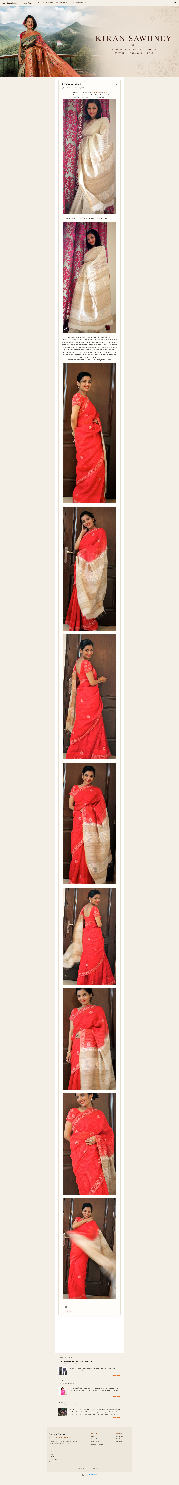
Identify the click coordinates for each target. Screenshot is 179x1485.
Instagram (119, 1436)
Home (37, 2)
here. (105, 92)
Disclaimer (52, 1462)
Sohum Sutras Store (97, 1439)
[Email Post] (66, 1308)
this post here (96, 92)
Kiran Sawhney (13, 2)
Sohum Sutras (27, 2)
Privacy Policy (53, 1459)
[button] (116, 84)
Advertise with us (79, 2)
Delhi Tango (95, 1441)
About (51, 1454)
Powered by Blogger (90, 1474)
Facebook (119, 1439)
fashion (68, 1311)
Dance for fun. (63, 1402)
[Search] (175, 3)
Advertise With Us (97, 1444)
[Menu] (4, 3)
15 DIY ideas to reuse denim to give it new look (75, 1361)
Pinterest (119, 1441)
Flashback (62, 1381)
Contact (51, 1457)
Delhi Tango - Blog (62, 2)
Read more (116, 1375)
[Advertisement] (170, 105)
